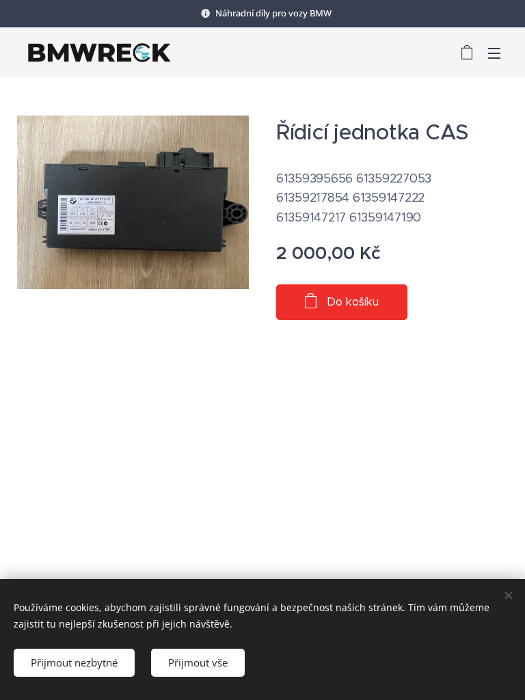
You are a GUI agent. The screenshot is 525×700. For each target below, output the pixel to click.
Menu (494, 52)
